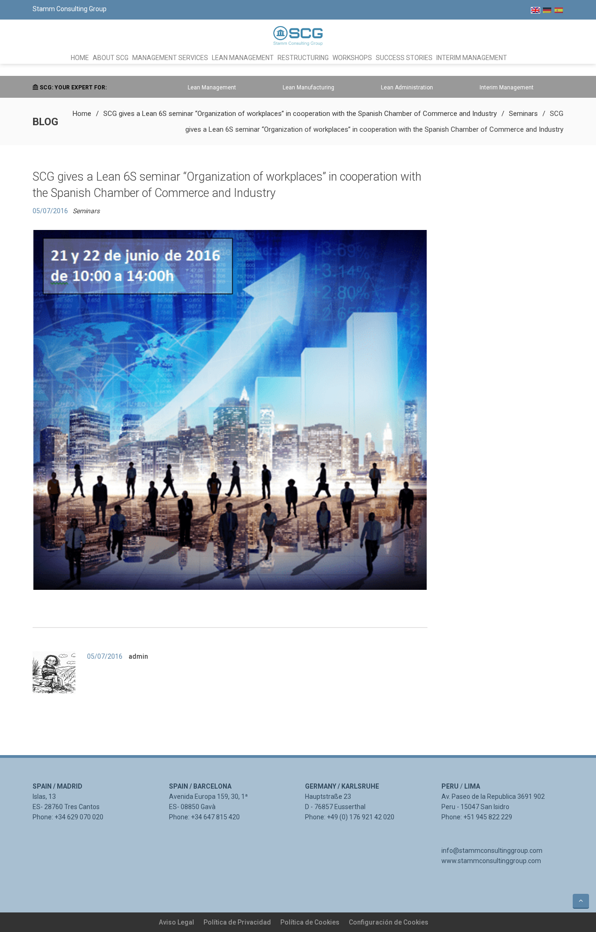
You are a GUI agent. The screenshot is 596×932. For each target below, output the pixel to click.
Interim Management (471, 57)
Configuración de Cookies (388, 922)
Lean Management (243, 57)
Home (80, 57)
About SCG (111, 57)
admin (138, 656)
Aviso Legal (176, 922)
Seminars (523, 113)
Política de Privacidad (237, 922)
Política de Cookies (309, 922)
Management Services (170, 57)
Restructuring (303, 57)
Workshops (352, 57)
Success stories (404, 57)
